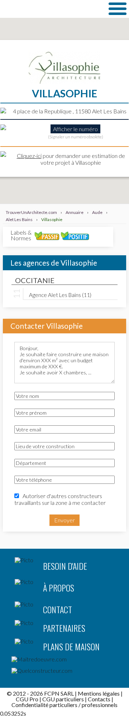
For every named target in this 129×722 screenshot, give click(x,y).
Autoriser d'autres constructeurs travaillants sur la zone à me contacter (60, 499)
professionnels (100, 704)
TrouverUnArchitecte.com (51, 8)
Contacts (99, 699)
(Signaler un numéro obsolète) (75, 136)
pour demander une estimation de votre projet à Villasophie (71, 159)
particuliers (63, 704)
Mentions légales (99, 693)
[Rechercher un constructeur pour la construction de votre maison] (64, 672)
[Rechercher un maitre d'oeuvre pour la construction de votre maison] (64, 660)
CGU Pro (27, 699)
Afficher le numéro (75, 129)
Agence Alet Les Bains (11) (60, 294)
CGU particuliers (63, 699)
